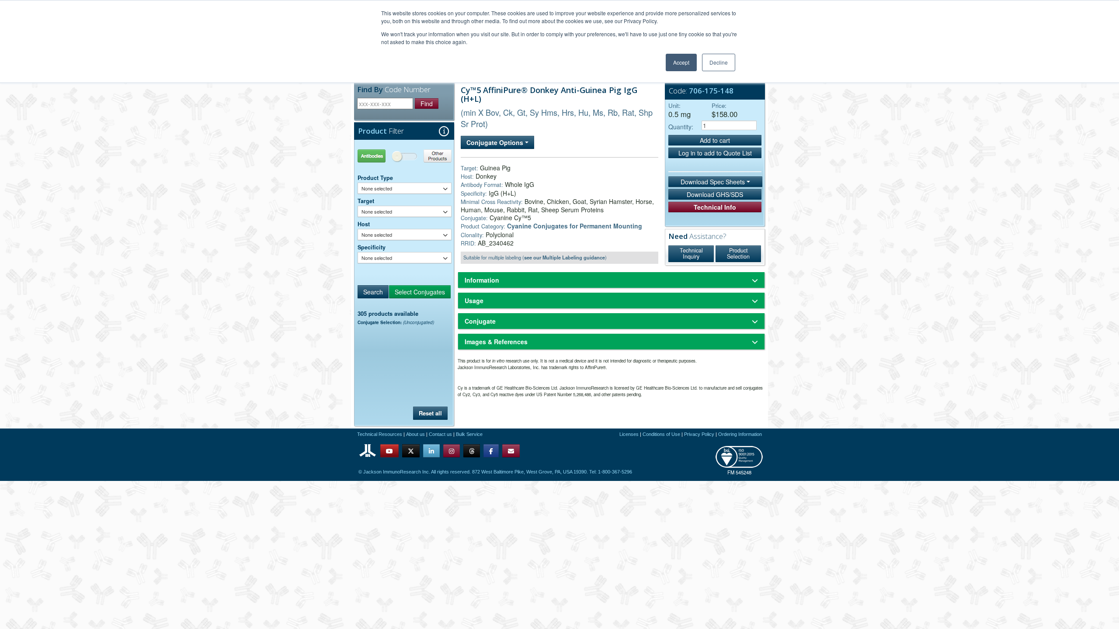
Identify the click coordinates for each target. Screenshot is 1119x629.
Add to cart (715, 140)
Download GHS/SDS (715, 194)
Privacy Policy (699, 434)
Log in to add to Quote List (715, 153)
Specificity (372, 247)
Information (482, 280)
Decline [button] (718, 62)
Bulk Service (469, 434)
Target (366, 201)
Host (364, 224)
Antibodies (381, 155)
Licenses (629, 434)
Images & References (496, 341)
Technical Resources (379, 434)
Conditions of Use (661, 434)
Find (426, 103)
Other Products (428, 155)
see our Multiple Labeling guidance (564, 257)
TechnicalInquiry (691, 253)
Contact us (440, 434)
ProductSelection (738, 253)
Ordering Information (740, 434)
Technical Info (715, 207)
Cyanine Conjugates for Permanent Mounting (574, 225)
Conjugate (480, 321)
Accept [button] (681, 62)
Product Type (375, 178)
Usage (474, 300)
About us (415, 434)
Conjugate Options (495, 142)
